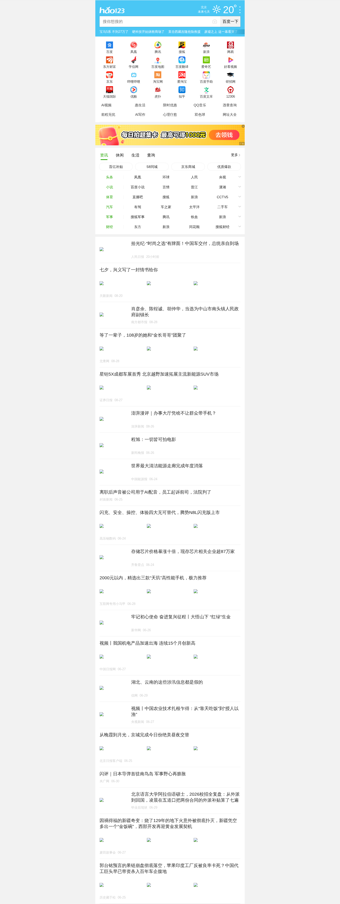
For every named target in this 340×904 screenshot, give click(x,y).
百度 (109, 51)
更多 (234, 155)
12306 (230, 96)
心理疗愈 (170, 115)
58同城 (152, 167)
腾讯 (158, 51)
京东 (109, 81)
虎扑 (158, 96)
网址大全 (230, 115)
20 (228, 10)
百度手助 (206, 81)
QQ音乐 (200, 105)
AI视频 (106, 105)
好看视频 (230, 66)
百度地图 (157, 66)
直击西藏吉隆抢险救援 (184, 32)
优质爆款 (224, 167)
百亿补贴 (116, 167)
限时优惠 (170, 105)
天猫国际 (109, 96)
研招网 (230, 81)
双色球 (200, 115)
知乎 (182, 96)
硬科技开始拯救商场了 (148, 32)
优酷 (133, 96)
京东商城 (188, 167)
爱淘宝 (182, 81)
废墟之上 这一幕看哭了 (221, 32)
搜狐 (182, 51)
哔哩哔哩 (133, 81)
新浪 (206, 51)
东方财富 (109, 66)
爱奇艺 (206, 66)
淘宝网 (158, 81)
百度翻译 (181, 66)
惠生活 (140, 105)
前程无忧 (108, 115)
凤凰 (133, 51)
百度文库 (206, 96)
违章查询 (230, 105)
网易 (230, 51)
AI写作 (140, 115)
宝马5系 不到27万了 (114, 32)
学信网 (133, 66)
